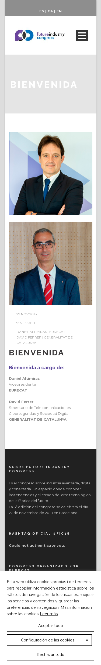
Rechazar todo (50, 654)
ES (41, 11)
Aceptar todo (50, 625)
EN (59, 11)
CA (50, 11)
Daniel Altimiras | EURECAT (40, 332)
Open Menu (82, 35)
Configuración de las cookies (47, 640)
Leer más (49, 613)
